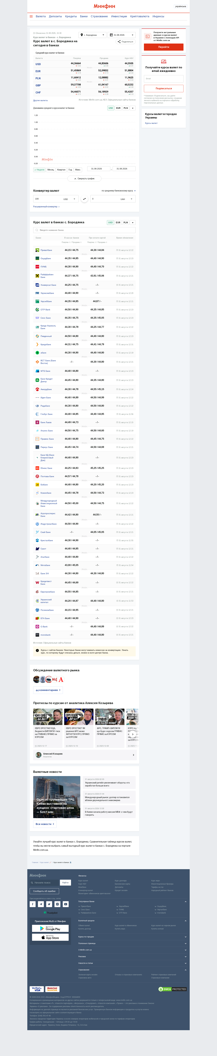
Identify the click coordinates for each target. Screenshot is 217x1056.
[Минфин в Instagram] (57, 904)
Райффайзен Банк (47, 275)
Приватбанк (46, 250)
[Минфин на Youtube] (66, 904)
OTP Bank (45, 309)
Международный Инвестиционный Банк (49, 503)
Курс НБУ (82, 884)
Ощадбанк (46, 258)
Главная (35, 862)
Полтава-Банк (47, 476)
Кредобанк (46, 344)
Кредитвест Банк (46, 582)
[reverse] (84, 198)
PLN (38, 78)
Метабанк (45, 565)
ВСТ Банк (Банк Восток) (48, 361)
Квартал (61, 170)
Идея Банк (46, 397)
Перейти (163, 47)
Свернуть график (86, 178)
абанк (43, 353)
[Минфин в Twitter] (49, 904)
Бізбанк (44, 484)
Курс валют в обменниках (126, 926)
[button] (122, 35)
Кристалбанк (47, 540)
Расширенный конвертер (45, 206)
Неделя (40, 170)
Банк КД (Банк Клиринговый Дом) (47, 457)
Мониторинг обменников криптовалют (94, 893)
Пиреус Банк (47, 447)
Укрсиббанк (46, 301)
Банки (84, 16)
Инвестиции (119, 16)
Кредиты (71, 16)
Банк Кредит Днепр (47, 380)
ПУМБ (43, 266)
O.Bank (44, 626)
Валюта (41, 16)
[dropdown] (133, 108)
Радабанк (45, 406)
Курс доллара (121, 881)
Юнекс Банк (46, 468)
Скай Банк (45, 532)
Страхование (99, 16)
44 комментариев (47, 690)
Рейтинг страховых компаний (163, 975)
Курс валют (83, 881)
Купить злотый (157, 929)
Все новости (43, 824)
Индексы (158, 16)
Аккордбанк (46, 389)
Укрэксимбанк (47, 293)
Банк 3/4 (45, 573)
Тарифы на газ (157, 887)
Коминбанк (46, 493)
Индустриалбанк (49, 524)
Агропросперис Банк (48, 514)
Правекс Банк (47, 439)
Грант (43, 548)
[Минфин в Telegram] (41, 904)
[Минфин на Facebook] (33, 904)
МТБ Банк (45, 371)
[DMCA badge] (172, 989)
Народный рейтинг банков (162, 890)
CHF (38, 92)
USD (38, 64)
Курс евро (155, 881)
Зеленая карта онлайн (87, 975)
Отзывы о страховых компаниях (128, 975)
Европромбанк (48, 592)
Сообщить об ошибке (44, 891)
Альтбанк (45, 557)
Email (148, 79)
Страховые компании (160, 978)
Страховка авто (84, 978)
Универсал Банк (48, 285)
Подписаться (164, 88)
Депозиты (55, 16)
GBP (38, 85)
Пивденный (46, 336)
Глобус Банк (46, 414)
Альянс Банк (47, 430)
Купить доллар (84, 929)
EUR (38, 71)
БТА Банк (45, 618)
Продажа (76, 242)
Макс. (78, 170)
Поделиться (127, 41)
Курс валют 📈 (45, 862)
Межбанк (82, 887)
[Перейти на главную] (108, 6)
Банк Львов (46, 422)
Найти (65, 882)
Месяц (51, 170)
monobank (45, 635)
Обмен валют (84, 926)
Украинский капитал (46, 600)
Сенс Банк (46, 318)
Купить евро (120, 929)
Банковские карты (122, 884)
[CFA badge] (67, 989)
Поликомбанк (47, 610)
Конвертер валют (85, 890)
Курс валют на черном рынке (163, 926)
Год (70, 170)
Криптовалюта (139, 16)
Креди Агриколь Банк (48, 327)
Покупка (65, 242)
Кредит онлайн (121, 890)
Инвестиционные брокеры (162, 884)
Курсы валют (151, 123)
